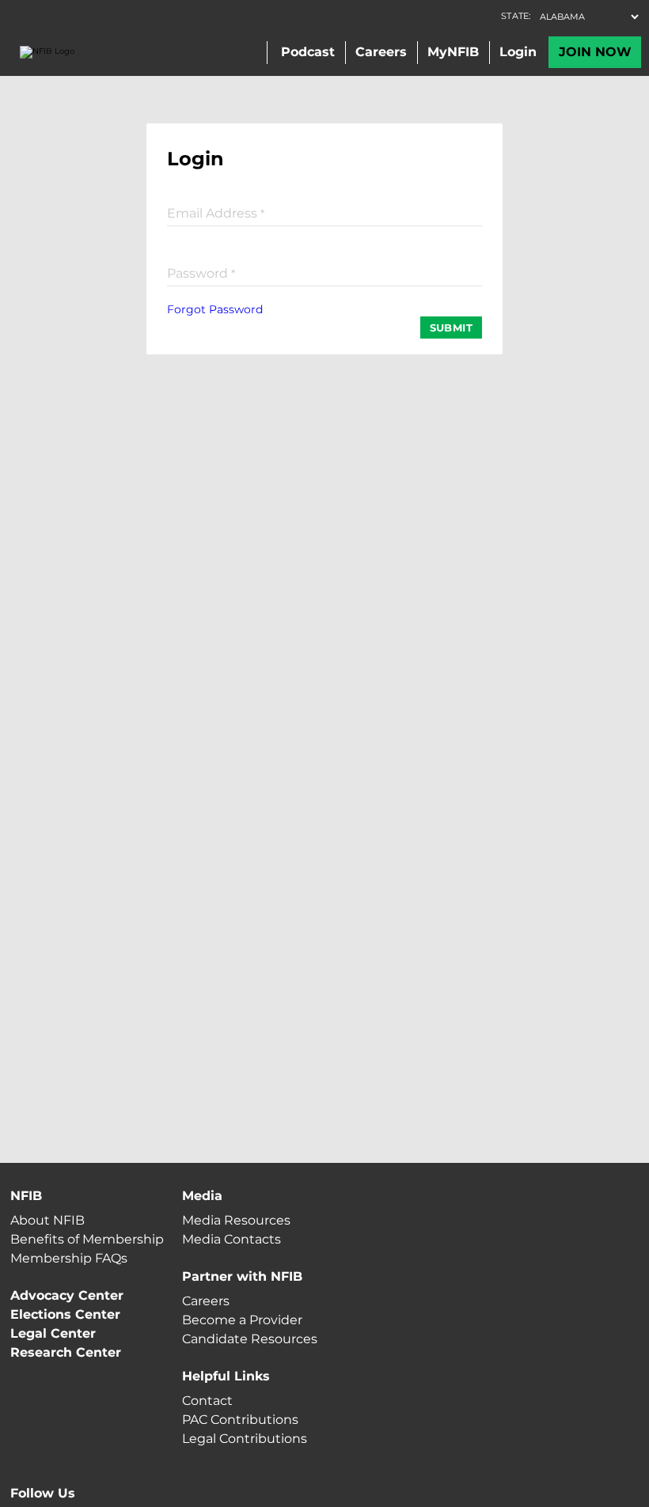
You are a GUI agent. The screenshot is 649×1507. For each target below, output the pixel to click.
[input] (324, 212)
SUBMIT (451, 327)
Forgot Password (215, 309)
